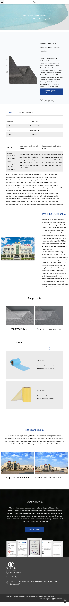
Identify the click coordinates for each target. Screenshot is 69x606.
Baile (17, 19)
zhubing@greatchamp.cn (17, 577)
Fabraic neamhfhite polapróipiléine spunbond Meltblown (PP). (25, 174)
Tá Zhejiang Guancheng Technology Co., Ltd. (27, 596)
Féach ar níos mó (34, 529)
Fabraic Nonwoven (26, 19)
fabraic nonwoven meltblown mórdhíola (53, 243)
